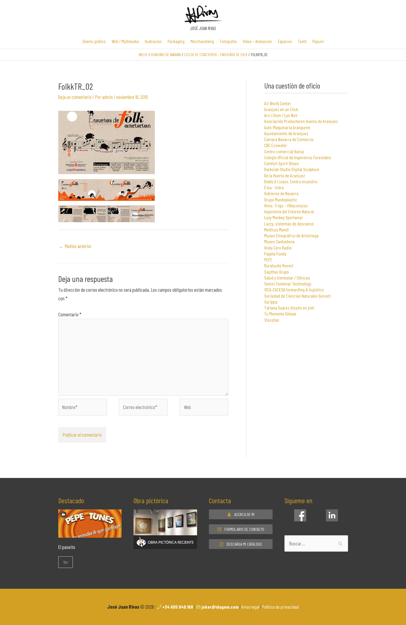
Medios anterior (75, 246)
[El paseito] (90, 533)
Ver (65, 562)
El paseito (66, 547)
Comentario (69, 314)
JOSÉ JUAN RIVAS (203, 28)
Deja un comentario (75, 97)
